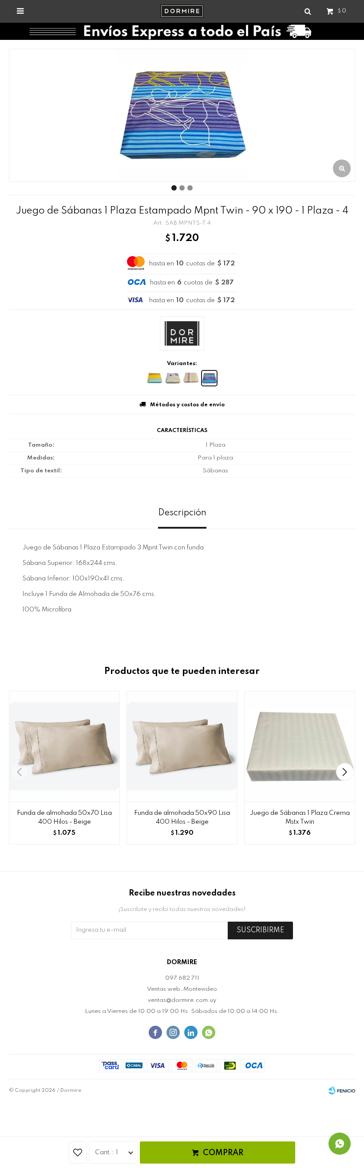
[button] (345, 772)
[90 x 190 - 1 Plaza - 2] (173, 378)
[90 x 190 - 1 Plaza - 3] (191, 378)
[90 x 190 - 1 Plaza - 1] (154, 378)
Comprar (223, 1153)
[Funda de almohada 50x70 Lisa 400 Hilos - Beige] (64, 746)
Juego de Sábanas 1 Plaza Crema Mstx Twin (299, 817)
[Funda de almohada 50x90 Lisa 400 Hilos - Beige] (182, 746)
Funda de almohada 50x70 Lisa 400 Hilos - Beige (64, 817)
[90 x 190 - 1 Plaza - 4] (209, 378)
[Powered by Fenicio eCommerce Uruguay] (341, 1090)
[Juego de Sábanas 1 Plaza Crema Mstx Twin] (299, 746)
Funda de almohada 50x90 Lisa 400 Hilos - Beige (182, 817)
